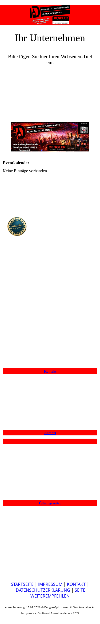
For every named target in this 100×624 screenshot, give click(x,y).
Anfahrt (50, 433)
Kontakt (50, 371)
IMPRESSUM (50, 584)
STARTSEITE (22, 584)
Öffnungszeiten (50, 503)
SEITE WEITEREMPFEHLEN (57, 593)
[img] (50, 13)
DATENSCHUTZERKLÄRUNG (43, 590)
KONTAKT (76, 584)
